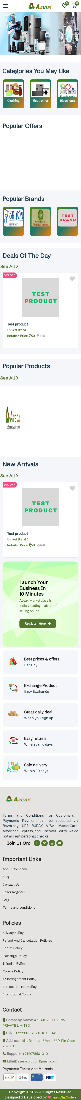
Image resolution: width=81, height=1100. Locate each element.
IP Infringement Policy (19, 979)
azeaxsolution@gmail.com (37, 1061)
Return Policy (12, 948)
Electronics (41, 101)
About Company (15, 869)
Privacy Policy (13, 933)
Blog (6, 877)
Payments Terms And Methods (28, 1069)
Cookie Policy (13, 971)
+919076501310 (35, 1054)
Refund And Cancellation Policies (27, 940)
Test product (17, 324)
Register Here (36, 624)
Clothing (13, 101)
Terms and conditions (19, 907)
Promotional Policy (17, 994)
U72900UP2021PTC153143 (35, 1033)
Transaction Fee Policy (20, 987)
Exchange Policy (15, 956)
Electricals (67, 101)
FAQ (6, 900)
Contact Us (11, 884)
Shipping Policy (14, 963)
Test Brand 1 (20, 330)
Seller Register (14, 892)
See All (8, 266)
